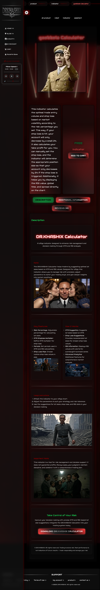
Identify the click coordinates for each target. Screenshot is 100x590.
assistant (78, 18)
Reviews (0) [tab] (62, 208)
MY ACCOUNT (11, 44)
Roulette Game (12, 54)
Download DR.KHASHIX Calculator (62, 531)
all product (46, 18)
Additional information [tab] (73, 200)
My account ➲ (58, 580)
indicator (55, 4)
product (33, 4)
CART (9, 49)
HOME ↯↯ (10, 28)
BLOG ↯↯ (10, 33)
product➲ (72, 580)
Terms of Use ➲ (40, 580)
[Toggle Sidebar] (26, 12)
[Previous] (6, 76)
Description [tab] (43, 200)
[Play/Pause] (11, 76)
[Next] (17, 76)
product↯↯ (10, 39)
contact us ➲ (85, 580)
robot (57, 18)
